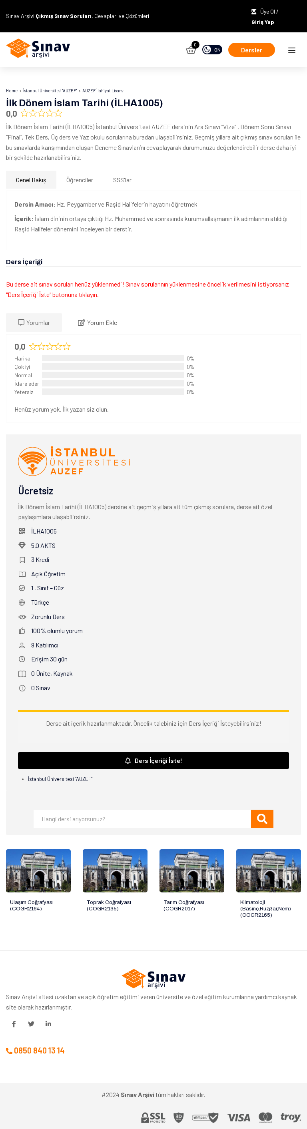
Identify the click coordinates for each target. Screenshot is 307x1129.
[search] (262, 819)
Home (12, 90)
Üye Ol (268, 11)
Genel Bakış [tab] (31, 179)
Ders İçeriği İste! (158, 760)
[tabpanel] (153, 220)
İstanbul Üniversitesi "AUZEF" (50, 90)
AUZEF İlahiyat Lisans (102, 90)
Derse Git (38, 870)
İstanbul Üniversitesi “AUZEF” (60, 779)
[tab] (34, 322)
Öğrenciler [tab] (79, 179)
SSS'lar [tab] (122, 179)
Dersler (251, 50)
